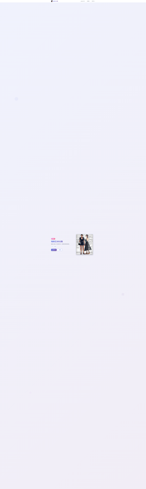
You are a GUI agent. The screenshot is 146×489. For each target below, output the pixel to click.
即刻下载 (93, 1)
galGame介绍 (83, 1)
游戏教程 (88, 1)
